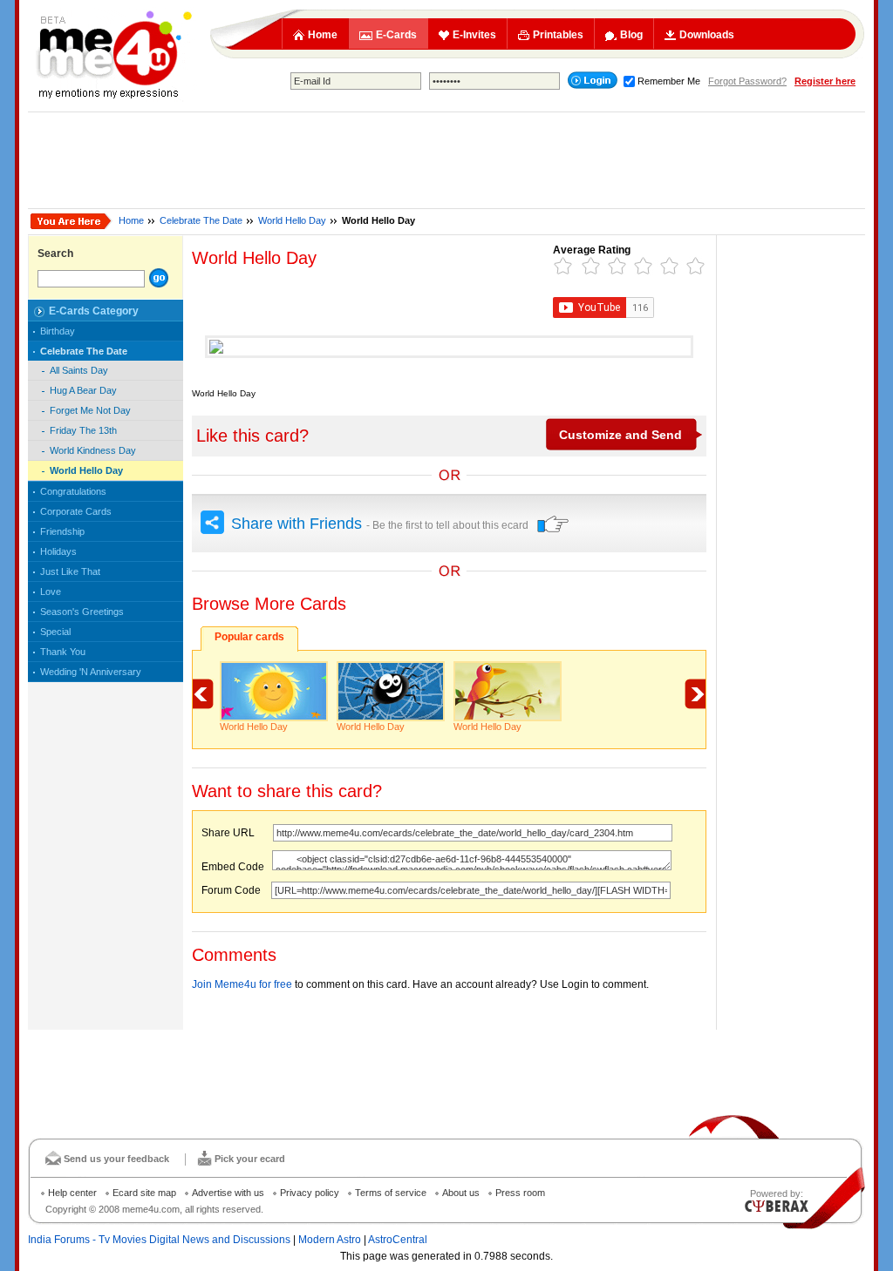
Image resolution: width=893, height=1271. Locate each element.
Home (322, 35)
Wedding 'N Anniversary (90, 671)
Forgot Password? (747, 81)
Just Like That (70, 571)
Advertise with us (228, 1192)
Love (50, 591)
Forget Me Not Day (90, 410)
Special (55, 631)
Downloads (706, 35)
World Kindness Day (93, 450)
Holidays (58, 551)
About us (461, 1192)
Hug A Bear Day (83, 390)
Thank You (62, 651)
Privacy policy (309, 1192)
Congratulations (73, 491)
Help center (72, 1192)
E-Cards (396, 35)
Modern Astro (329, 1240)
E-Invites (474, 35)
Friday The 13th (83, 430)
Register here (825, 81)
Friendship (62, 531)
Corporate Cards (76, 511)
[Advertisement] (446, 160)
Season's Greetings (82, 611)
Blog (631, 35)
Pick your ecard (250, 1158)
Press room (520, 1192)
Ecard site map (144, 1192)
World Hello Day (292, 220)
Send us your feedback (116, 1158)
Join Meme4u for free (242, 984)
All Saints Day (79, 370)
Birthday (57, 331)
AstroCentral (397, 1240)
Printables (558, 35)
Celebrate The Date (201, 220)
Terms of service (390, 1192)
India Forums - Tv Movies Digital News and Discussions (159, 1240)
